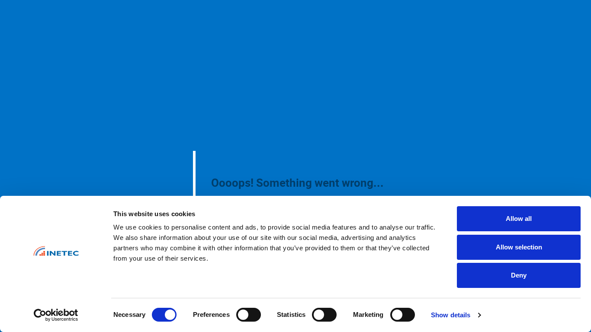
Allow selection (519, 247)
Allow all (519, 218)
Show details (450, 315)
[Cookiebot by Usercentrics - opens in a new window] (56, 315)
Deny (519, 275)
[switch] (248, 315)
